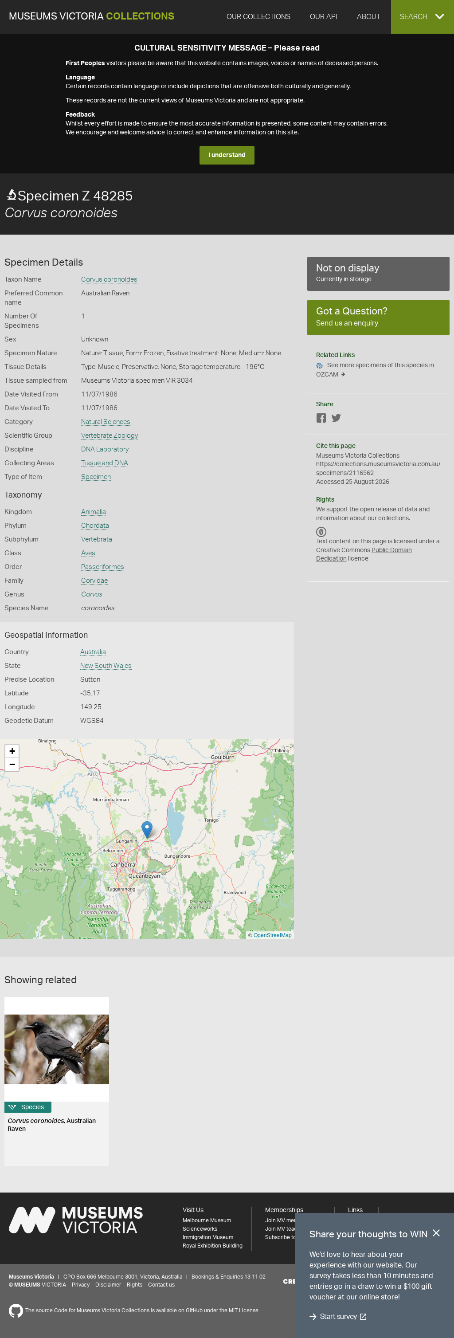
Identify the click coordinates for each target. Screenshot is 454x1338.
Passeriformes (102, 567)
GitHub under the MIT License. (223, 1310)
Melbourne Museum (207, 1220)
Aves (88, 553)
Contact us (161, 1284)
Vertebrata (96, 539)
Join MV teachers (286, 1229)
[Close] (436, 1234)
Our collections (258, 16)
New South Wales (106, 666)
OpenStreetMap (273, 934)
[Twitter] (336, 420)
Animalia (93, 512)
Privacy (81, 1284)
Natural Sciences (105, 422)
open (367, 509)
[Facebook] (321, 420)
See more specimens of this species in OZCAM (375, 370)
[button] (422, 17)
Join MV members (287, 1220)
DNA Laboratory (105, 449)
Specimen (96, 477)
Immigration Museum (208, 1237)
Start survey (338, 1316)
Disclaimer (108, 1284)
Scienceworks (200, 1229)
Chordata (95, 525)
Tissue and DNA (104, 463)
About (368, 16)
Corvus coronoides (109, 279)
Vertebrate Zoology (109, 435)
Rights (134, 1284)
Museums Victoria (91, 16)
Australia (93, 652)
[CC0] (321, 531)
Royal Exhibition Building (213, 1245)
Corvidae (94, 580)
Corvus (91, 594)
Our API (323, 16)
